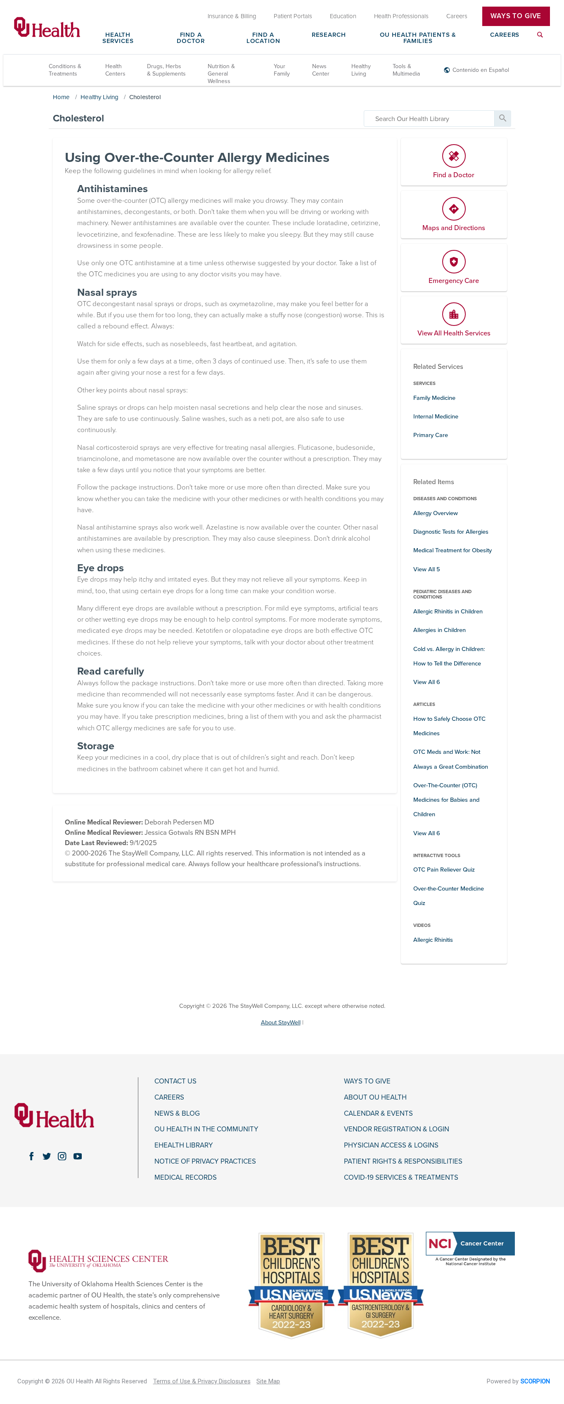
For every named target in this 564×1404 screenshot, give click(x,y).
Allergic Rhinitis (433, 939)
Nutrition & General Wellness (221, 74)
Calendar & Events (378, 1113)
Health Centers (115, 70)
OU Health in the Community (206, 1129)
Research (329, 35)
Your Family (282, 70)
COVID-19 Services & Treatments (401, 1178)
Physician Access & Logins (391, 1145)
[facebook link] (31, 1156)
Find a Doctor (191, 38)
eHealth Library (183, 1145)
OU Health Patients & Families (418, 38)
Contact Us (175, 1081)
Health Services (118, 38)
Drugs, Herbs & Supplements (166, 70)
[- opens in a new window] (98, 1261)
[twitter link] (47, 1156)
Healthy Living (361, 70)
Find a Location (263, 38)
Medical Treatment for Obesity (452, 550)
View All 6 (426, 682)
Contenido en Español (481, 70)
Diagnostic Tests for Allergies (450, 531)
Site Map (268, 1381)
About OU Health (375, 1097)
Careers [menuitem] (456, 16)
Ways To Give (516, 16)
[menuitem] (540, 40)
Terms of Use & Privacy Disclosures (202, 1381)
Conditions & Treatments (65, 70)
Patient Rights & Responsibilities (403, 1161)
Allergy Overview (435, 513)
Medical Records (185, 1178)
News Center (320, 70)
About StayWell (281, 1022)
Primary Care (430, 435)
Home (61, 97)
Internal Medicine (435, 416)
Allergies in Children (439, 630)
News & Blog (177, 1113)
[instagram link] (62, 1156)
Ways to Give (367, 1081)
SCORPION (535, 1381)
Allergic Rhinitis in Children (448, 611)
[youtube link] (77, 1156)
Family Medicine (434, 397)
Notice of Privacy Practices (205, 1161)
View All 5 (426, 569)
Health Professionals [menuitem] (401, 16)
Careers (504, 35)
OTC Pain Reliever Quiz (444, 869)
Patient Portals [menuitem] (293, 16)
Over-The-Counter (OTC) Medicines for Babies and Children (446, 800)
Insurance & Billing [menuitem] (232, 16)
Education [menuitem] (343, 16)
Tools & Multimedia (406, 70)
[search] (429, 118)
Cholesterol (145, 97)
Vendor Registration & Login (396, 1129)
